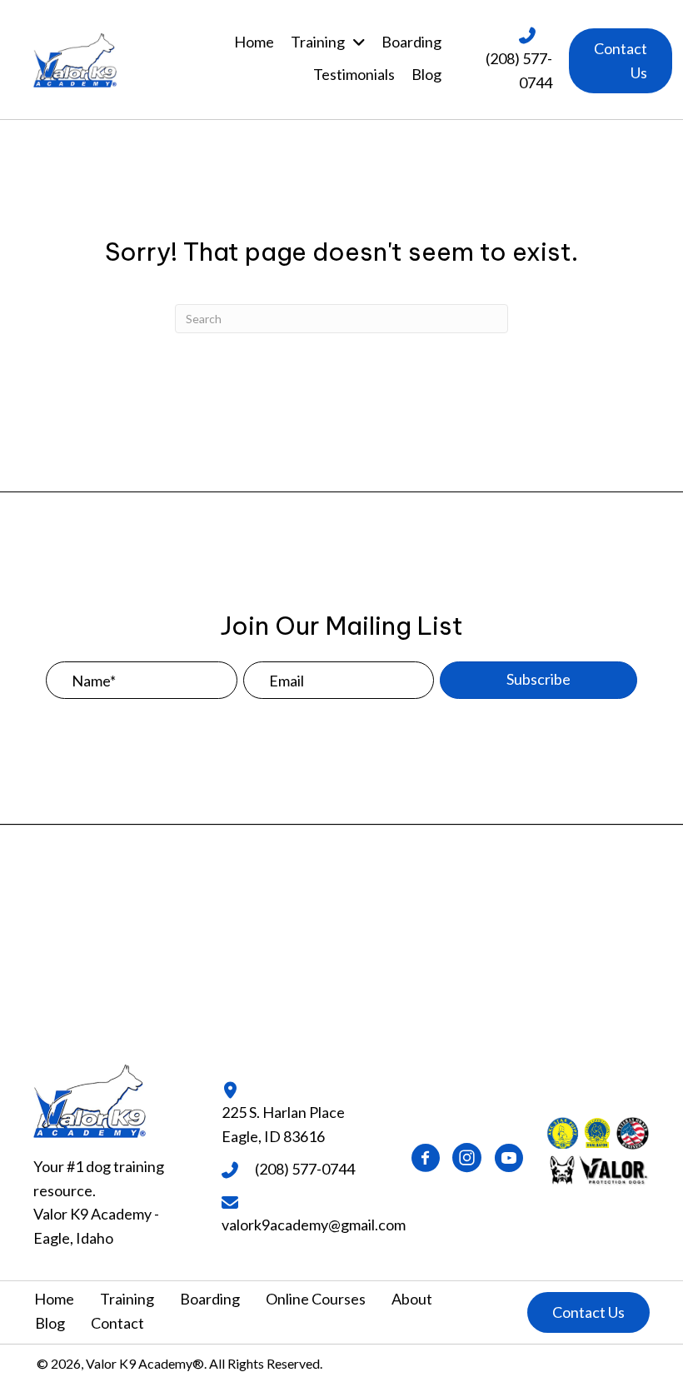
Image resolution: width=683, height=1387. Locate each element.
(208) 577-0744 (305, 1169)
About (411, 1299)
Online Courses (316, 1299)
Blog (50, 1323)
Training (127, 1299)
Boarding (210, 1299)
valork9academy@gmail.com (314, 1224)
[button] (620, 60)
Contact (117, 1323)
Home (54, 1299)
